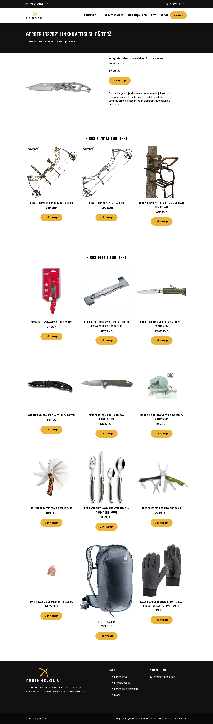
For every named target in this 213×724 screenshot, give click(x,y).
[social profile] (48, 4)
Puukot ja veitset (66, 41)
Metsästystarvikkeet (41, 41)
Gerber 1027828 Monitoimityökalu (162, 508)
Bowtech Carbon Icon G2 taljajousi (51, 203)
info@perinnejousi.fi (175, 3)
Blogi (164, 15)
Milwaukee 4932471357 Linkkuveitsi (51, 322)
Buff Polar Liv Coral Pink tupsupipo (51, 601)
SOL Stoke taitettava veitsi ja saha (51, 508)
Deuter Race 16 (106, 621)
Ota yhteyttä (130, 718)
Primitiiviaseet (114, 15)
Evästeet (144, 718)
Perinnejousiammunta (142, 15)
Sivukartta (180, 718)
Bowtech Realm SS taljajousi (106, 203)
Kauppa (178, 15)
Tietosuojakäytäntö (161, 718)
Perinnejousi (92, 15)
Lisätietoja (119, 80)
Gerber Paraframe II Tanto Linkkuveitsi (51, 415)
